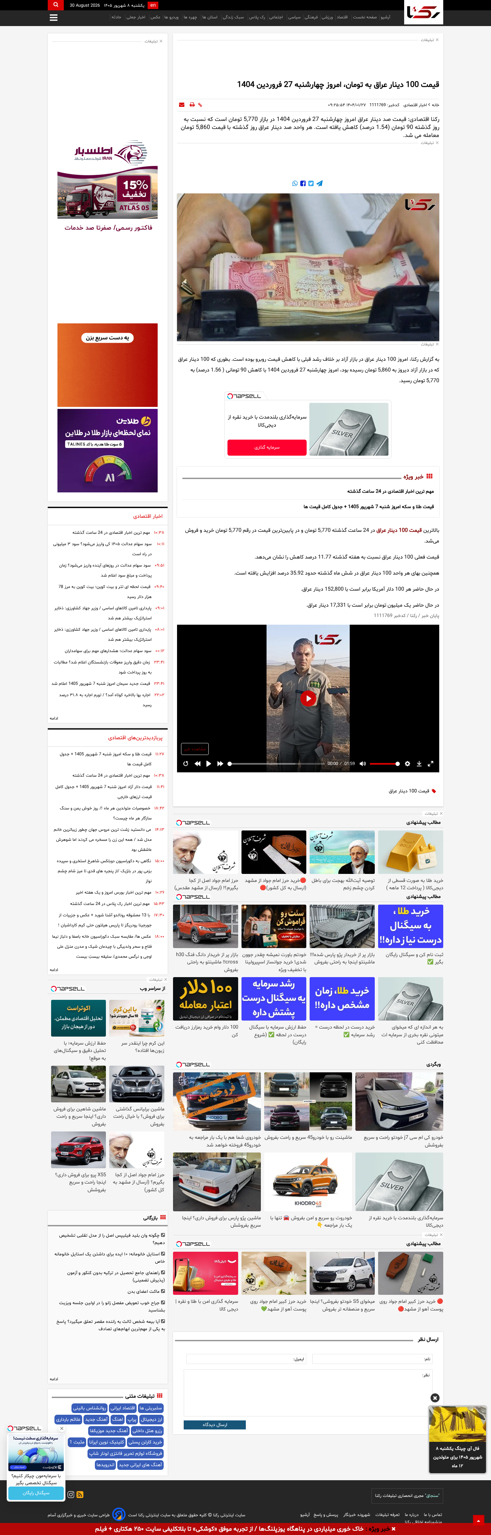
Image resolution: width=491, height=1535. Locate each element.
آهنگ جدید (96, 1419)
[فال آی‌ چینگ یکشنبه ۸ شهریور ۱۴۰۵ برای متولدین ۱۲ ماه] (457, 1424)
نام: (427, 1359)
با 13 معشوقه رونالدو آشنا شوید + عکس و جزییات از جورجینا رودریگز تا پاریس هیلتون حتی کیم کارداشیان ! (105, 920)
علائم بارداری (68, 1419)
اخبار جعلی (137, 17)
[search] (56, 5)
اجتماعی (276, 17)
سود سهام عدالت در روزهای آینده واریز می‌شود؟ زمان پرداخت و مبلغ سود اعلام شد (105, 571)
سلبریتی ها (151, 1408)
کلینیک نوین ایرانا (106, 1442)
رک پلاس (257, 17)
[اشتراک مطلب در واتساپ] (295, 184)
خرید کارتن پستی (145, 1442)
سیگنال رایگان (36, 1493)
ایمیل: (298, 1359)
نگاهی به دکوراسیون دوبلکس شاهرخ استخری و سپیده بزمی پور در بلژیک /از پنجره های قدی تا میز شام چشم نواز (104, 871)
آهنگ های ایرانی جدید (140, 1465)
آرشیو (385, 17)
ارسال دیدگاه (215, 1425)
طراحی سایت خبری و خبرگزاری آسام (79, 1515)
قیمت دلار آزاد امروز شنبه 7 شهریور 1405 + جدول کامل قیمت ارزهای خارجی (103, 792)
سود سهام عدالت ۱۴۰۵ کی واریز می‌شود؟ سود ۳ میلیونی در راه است (102, 549)
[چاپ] (192, 105)
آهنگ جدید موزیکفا (109, 1431)
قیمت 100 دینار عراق (399, 530)
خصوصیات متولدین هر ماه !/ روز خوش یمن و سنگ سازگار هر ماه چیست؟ (106, 813)
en (153, 5)
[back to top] (478, 1520)
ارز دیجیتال (151, 1419)
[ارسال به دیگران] (181, 105)
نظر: (426, 1375)
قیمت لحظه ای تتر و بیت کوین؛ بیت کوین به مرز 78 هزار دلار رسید (105, 592)
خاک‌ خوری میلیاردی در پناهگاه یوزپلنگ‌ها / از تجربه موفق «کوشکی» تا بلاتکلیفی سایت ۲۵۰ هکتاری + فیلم (229, 1529)
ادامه (54, 719)
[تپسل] (230, 396)
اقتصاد (343, 17)
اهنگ (117, 1419)
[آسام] (119, 1515)
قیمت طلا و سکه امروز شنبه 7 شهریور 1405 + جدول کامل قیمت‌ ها (369, 507)
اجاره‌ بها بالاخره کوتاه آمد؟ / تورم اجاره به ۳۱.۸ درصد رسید (105, 700)
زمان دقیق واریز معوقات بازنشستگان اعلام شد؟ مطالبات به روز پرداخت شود (103, 667)
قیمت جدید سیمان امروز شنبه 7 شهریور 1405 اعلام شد (100, 684)
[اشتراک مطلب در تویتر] (310, 184)
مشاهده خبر (195, 749)
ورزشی (327, 17)
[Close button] (61, 1428)
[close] (393, 1529)
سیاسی (294, 17)
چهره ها (191, 17)
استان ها (210, 17)
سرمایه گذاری (267, 447)
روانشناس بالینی (89, 1408)
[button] (435, 1399)
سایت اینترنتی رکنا (228, 1515)
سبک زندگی (234, 17)
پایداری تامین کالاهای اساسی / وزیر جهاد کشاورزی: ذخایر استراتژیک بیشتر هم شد (103, 613)
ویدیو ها (172, 17)
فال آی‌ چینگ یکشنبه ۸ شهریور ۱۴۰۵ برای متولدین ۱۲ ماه (457, 1457)
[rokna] (423, 12)
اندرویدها (105, 1465)
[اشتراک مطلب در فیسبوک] (302, 184)
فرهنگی (311, 17)
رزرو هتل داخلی (147, 1431)
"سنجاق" (432, 1496)
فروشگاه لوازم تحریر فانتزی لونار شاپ (125, 1453)
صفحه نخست (365, 17)
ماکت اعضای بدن (144, 1291)
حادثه (117, 17)
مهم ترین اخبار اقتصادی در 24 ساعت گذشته (390, 491)
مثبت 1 (77, 1442)
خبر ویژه (413, 477)
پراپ (132, 1419)
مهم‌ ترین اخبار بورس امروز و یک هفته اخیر (113, 893)
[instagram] (69, 1495)
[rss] (79, 1495)
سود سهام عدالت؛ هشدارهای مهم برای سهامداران (108, 651)
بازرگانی (150, 1218)
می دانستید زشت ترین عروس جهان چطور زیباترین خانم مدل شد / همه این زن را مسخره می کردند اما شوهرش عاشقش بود (103, 840)
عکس (155, 17)
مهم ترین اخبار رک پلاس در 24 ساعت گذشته (110, 904)
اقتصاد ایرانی (123, 1408)
